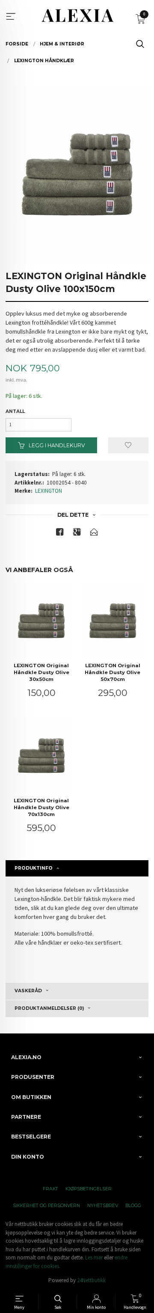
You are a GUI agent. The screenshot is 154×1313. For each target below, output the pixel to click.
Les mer (94, 1257)
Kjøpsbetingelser (88, 1189)
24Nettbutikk (91, 1280)
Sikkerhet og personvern (46, 1205)
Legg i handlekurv (56, 445)
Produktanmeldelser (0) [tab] (49, 1008)
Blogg (133, 1205)
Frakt (50, 1189)
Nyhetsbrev (102, 1205)
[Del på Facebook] (60, 533)
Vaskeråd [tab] (28, 991)
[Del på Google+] (77, 533)
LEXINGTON (48, 490)
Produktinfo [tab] (34, 868)
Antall (15, 411)
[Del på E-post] (94, 533)
